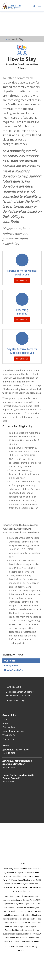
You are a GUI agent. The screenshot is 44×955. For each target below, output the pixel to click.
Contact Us (8, 739)
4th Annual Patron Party (15, 749)
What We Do (9, 735)
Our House (9, 660)
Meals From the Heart (14, 731)
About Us (7, 723)
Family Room (11, 665)
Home (5, 39)
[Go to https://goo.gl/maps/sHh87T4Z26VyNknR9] (22, 694)
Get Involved (9, 727)
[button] (22, 280)
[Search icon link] (34, 6)
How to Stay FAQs (13, 670)
